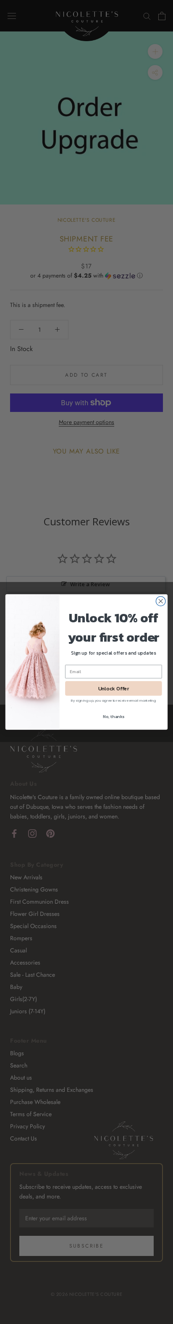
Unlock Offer (113, 688)
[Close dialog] (160, 601)
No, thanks (114, 716)
